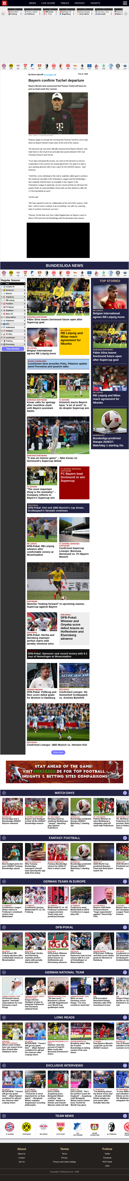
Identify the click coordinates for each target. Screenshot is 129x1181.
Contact (22, 1158)
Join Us (22, 1162)
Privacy (64, 1158)
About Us (22, 1154)
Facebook (107, 1158)
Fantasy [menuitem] (80, 3)
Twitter (107, 1154)
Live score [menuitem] (48, 3)
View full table (12, 349)
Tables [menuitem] (65, 3)
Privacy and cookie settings (64, 1162)
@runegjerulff (50, 75)
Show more (58, 752)
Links (107, 1166)
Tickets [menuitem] (95, 3)
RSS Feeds (107, 1162)
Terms (64, 1154)
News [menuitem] (32, 3)
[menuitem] (14, 3)
